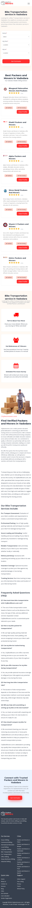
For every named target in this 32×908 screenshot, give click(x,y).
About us (3, 881)
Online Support (21, 879)
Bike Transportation (6, 852)
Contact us (4, 884)
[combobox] (16, 37)
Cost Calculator (5, 896)
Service (4, 33)
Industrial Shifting (5, 861)
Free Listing (20, 881)
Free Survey (22, 108)
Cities (2, 891)
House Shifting (5, 840)
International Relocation (7, 845)
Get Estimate (16, 61)
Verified (9, 108)
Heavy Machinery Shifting (8, 859)
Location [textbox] (5, 45)
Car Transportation (6, 854)
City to (4, 49)
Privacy (19, 884)
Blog (2, 888)
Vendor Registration (6, 898)
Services (3, 886)
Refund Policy (21, 888)
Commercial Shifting (6, 842)
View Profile (23, 112)
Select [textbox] (4, 37)
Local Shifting (4, 847)
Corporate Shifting (6, 849)
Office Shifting (5, 856)
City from (5, 41)
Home (2, 879)
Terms (19, 886)
